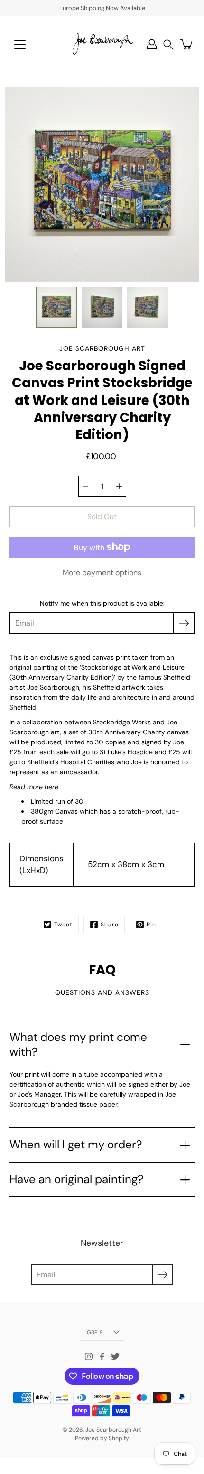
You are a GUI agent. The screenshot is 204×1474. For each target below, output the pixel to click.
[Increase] (119, 486)
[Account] (151, 44)
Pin (151, 924)
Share (110, 924)
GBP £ (95, 1332)
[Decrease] (85, 486)
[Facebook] (102, 1356)
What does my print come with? (78, 1045)
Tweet (63, 924)
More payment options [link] (102, 573)
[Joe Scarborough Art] (102, 44)
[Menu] (19, 45)
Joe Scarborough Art (113, 1430)
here (51, 786)
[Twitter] (115, 1356)
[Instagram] (88, 1356)
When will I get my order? (75, 1144)
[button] (168, 44)
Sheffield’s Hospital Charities (70, 762)
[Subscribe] (184, 623)
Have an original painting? (76, 1179)
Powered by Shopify (102, 1438)
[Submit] (162, 1274)
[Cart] (187, 44)
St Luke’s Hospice (126, 752)
